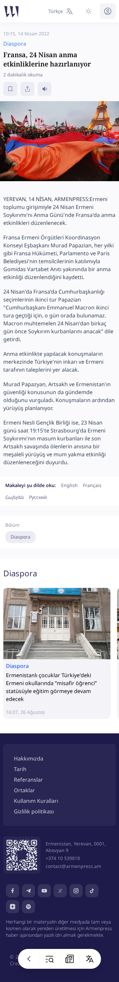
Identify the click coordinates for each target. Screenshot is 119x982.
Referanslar (28, 779)
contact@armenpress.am (73, 866)
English (69, 485)
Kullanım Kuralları (36, 800)
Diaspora (20, 537)
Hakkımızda (28, 758)
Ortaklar (24, 790)
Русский (38, 497)
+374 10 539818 (63, 858)
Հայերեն (14, 497)
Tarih (20, 769)
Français (92, 485)
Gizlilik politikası (34, 811)
